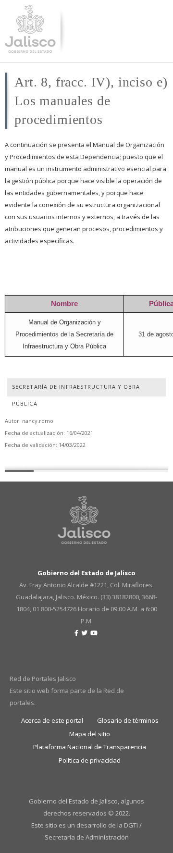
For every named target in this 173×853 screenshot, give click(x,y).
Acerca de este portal (52, 720)
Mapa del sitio (89, 733)
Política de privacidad (90, 760)
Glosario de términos (128, 720)
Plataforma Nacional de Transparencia (89, 746)
